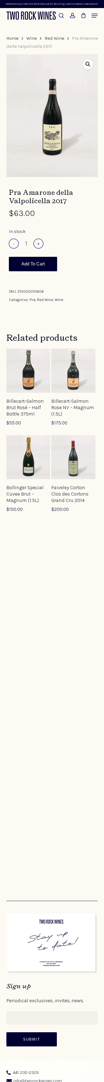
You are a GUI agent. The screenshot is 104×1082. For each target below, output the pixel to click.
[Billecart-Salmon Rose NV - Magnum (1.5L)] (73, 370)
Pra (32, 299)
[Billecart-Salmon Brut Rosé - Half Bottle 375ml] (28, 370)
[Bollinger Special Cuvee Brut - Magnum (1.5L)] (28, 457)
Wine (31, 38)
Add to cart (33, 264)
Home (12, 38)
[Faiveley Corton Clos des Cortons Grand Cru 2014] (73, 457)
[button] (95, 15)
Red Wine (54, 38)
